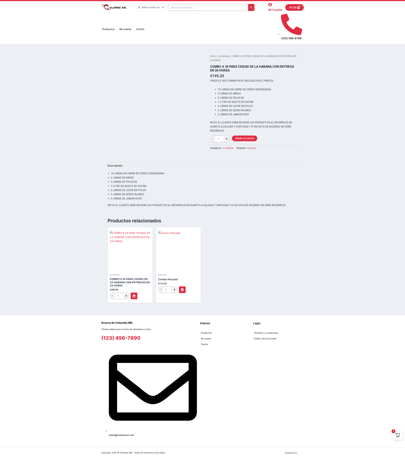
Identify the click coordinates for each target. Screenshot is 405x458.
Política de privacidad (265, 338)
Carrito (140, 29)
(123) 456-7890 (120, 338)
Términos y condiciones (266, 332)
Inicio (213, 56)
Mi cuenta (125, 29)
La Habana (224, 56)
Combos (251, 148)
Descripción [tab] (115, 165)
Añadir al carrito (244, 138)
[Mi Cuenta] (270, 4)
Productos (108, 29)
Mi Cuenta (275, 9)
